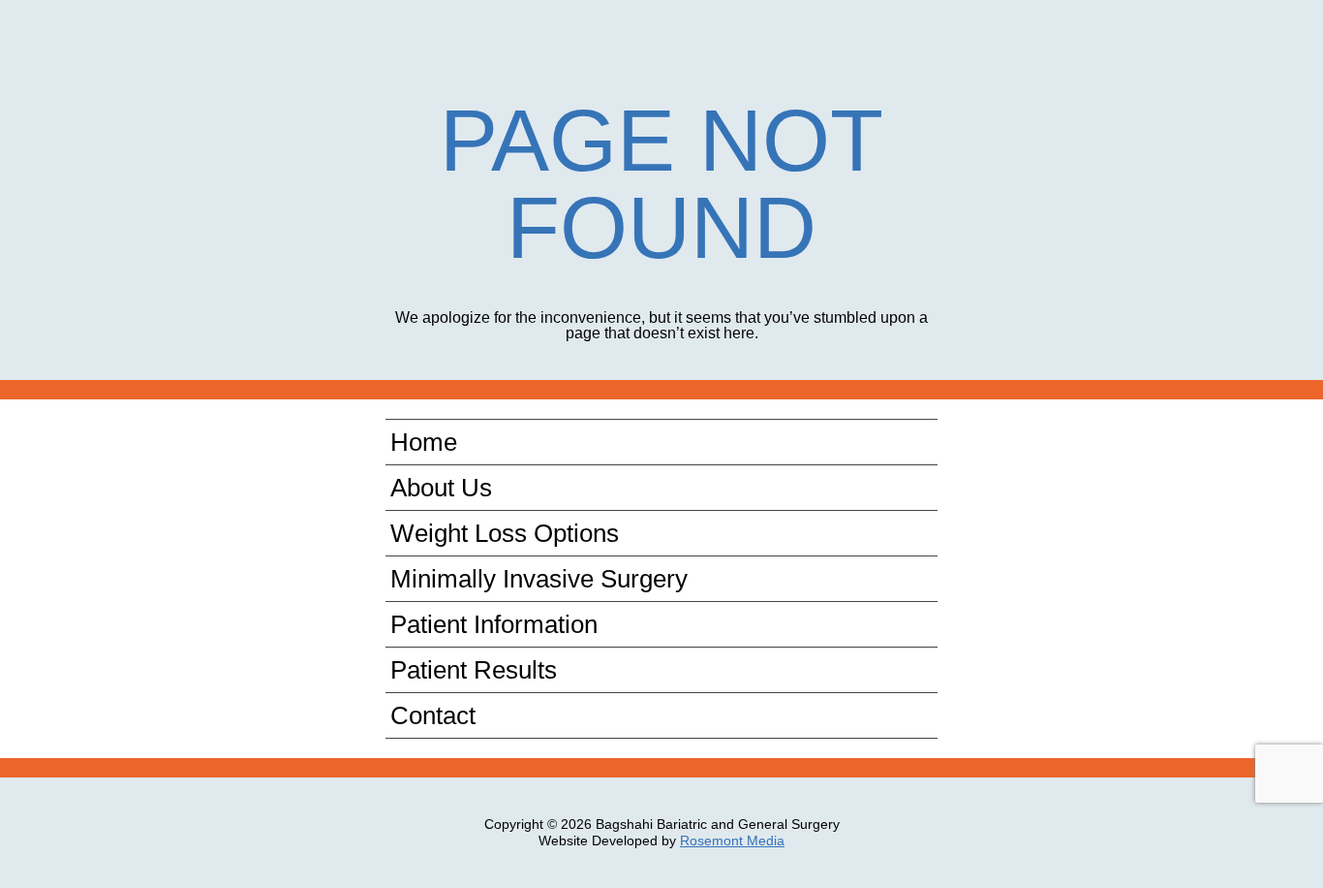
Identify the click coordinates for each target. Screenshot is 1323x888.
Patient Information (494, 624)
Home (423, 442)
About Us (441, 487)
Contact (433, 715)
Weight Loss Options (504, 533)
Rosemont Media (732, 840)
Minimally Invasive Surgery (539, 578)
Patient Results (473, 669)
